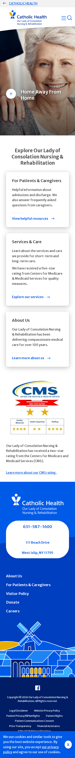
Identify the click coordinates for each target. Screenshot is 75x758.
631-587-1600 (37, 526)
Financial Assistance (48, 726)
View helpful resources (30, 219)
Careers (13, 611)
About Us (14, 576)
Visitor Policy (17, 593)
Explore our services (28, 297)
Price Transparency (20, 726)
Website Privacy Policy (47, 710)
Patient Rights (54, 715)
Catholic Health (23, 3)
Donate (12, 602)
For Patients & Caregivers (28, 585)
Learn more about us (28, 358)
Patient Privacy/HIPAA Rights (23, 715)
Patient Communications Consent (34, 720)
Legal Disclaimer (18, 710)
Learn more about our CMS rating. (31, 473)
